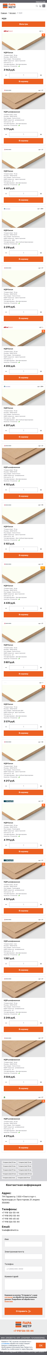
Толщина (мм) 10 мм (9, 1162)
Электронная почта (14, 1251)
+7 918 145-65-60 (10, 1219)
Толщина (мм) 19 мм (9, 1170)
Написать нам (40, 1)
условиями (5, 1344)
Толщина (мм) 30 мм (25, 1174)
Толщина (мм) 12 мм (24, 1162)
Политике (9, 1301)
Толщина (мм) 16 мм (9, 1166)
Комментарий (11, 1276)
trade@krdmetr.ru (10, 1230)
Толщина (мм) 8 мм (24, 1177)
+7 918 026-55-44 (11, 1222)
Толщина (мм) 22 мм (24, 1170)
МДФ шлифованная (12, 112)
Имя (7, 1239)
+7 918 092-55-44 (11, 1215)
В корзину (23, 81)
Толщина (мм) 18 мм (24, 1166)
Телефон (9, 1264)
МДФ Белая (8, 53)
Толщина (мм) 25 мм (9, 1174)
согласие (9, 1297)
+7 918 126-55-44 (10, 1212)
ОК (41, 1345)
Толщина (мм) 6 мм (9, 1177)
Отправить (21, 1311)
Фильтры (23, 24)
